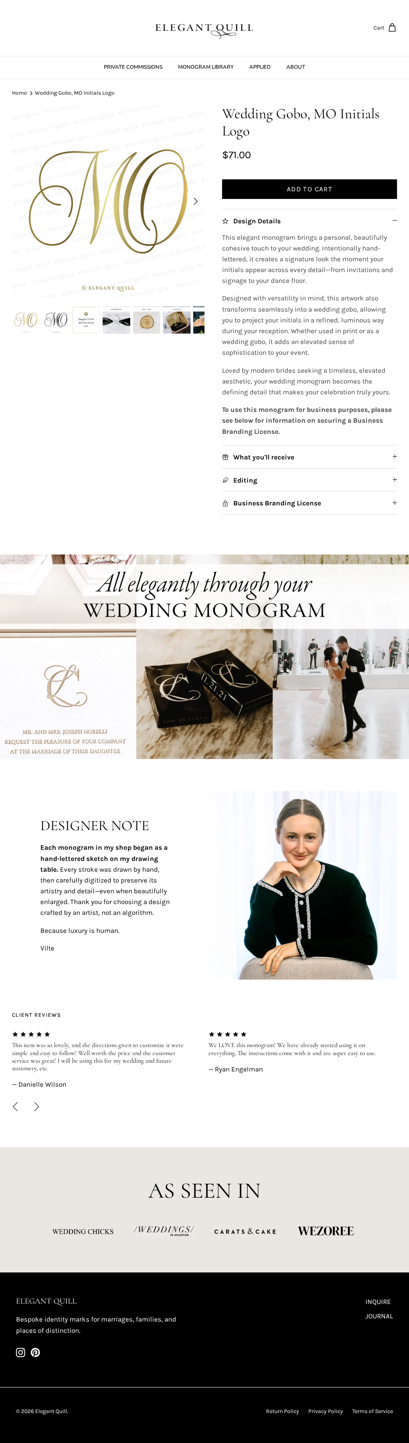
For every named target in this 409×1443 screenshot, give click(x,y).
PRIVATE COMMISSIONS (133, 67)
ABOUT (295, 67)
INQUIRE (378, 1302)
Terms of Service (372, 1411)
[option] (108, 201)
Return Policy (282, 1411)
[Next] (195, 201)
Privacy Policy (325, 1411)
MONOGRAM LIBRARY (206, 67)
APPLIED (260, 67)
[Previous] (15, 1106)
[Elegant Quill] (204, 28)
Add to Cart (309, 189)
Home (19, 92)
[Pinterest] (35, 1352)
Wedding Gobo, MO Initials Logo (75, 92)
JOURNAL (379, 1316)
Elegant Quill (51, 1411)
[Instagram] (20, 1352)
